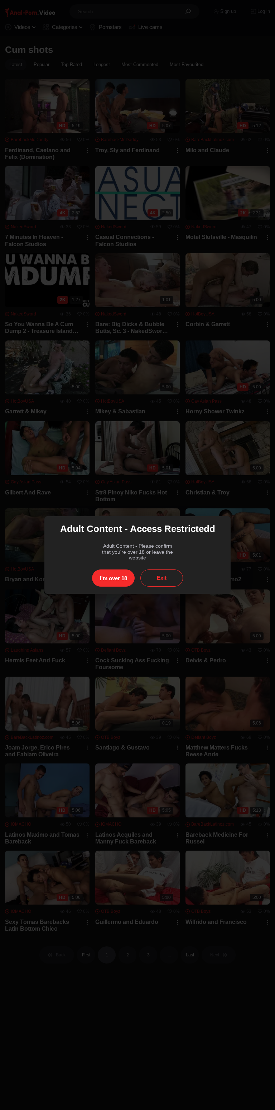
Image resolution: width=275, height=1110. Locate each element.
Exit (162, 578)
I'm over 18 (113, 578)
